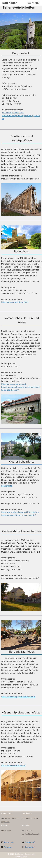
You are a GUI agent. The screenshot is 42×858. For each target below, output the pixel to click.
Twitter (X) (30, 842)
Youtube (8, 847)
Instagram (30, 847)
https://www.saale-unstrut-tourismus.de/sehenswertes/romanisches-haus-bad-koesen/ (21, 387)
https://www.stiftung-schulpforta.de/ (18, 515)
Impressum (5, 822)
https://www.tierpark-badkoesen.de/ (18, 696)
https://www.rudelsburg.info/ (14, 302)
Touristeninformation (30, 818)
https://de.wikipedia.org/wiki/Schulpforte (20, 512)
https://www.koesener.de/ (13, 765)
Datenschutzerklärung (9, 818)
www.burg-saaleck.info (13, 113)
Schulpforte (6, 486)
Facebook (8, 842)
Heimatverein (6, 830)
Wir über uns (27, 830)
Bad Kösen (10, 2)
